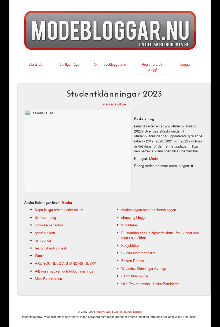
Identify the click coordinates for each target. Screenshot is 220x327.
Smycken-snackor (49, 224)
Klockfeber (129, 224)
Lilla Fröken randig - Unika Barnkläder (150, 283)
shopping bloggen (134, 217)
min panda (43, 240)
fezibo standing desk (51, 248)
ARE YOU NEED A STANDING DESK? (65, 263)
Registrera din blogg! (152, 67)
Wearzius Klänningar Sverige (143, 268)
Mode (153, 158)
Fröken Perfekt (132, 260)
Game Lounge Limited (128, 311)
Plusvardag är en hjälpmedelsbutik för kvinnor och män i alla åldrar (160, 235)
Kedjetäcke (130, 245)
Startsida (35, 64)
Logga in (186, 64)
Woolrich (41, 255)
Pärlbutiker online (134, 275)
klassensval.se (114, 103)
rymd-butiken (45, 232)
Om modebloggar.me (110, 64)
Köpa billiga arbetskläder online (59, 209)
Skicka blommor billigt (138, 252)
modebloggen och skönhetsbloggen (148, 209)
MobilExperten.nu (48, 278)
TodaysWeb (103, 311)
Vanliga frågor (69, 64)
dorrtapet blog (45, 217)
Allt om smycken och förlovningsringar (64, 271)
